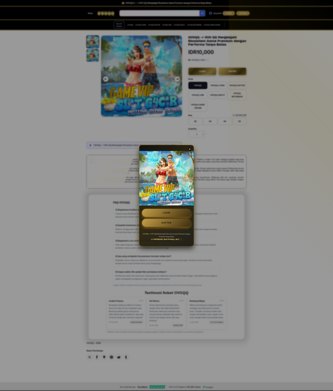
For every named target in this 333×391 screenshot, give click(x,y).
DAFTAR (166, 223)
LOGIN (166, 213)
